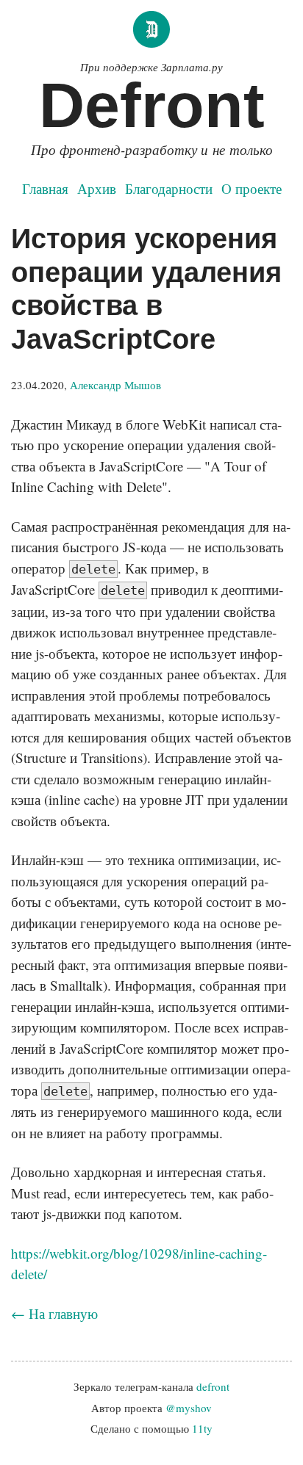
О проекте (251, 188)
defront (212, 1386)
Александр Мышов (115, 384)
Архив (96, 188)
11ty (202, 1428)
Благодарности (169, 188)
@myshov (188, 1407)
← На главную (54, 1313)
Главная (45, 188)
